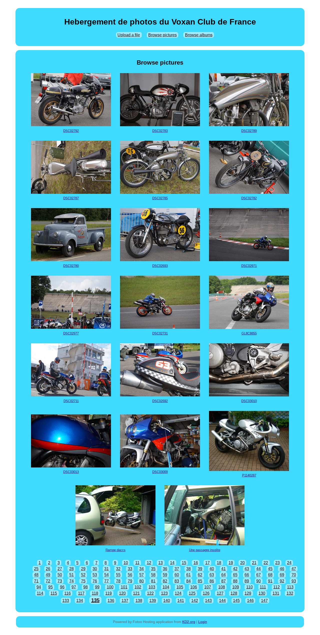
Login (202, 622)
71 (36, 581)
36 (165, 569)
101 (124, 587)
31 (106, 569)
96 (62, 587)
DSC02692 (160, 401)
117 (81, 593)
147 (264, 600)
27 (60, 569)
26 (48, 569)
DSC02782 (249, 198)
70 (294, 575)
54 (106, 575)
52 (83, 575)
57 (141, 575)
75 (83, 581)
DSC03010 (249, 401)
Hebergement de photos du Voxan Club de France (160, 21)
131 (275, 593)
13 (160, 563)
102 (137, 587)
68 (270, 575)
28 (71, 569)
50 (60, 575)
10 (126, 563)
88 (235, 581)
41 (223, 569)
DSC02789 (249, 131)
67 (258, 575)
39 (200, 569)
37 (176, 569)
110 (249, 587)
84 (188, 581)
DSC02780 (71, 266)
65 (235, 575)
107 (207, 587)
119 (108, 593)
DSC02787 (71, 198)
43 (246, 569)
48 (36, 575)
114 (40, 593)
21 (254, 563)
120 (122, 593)
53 (94, 575)
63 (212, 575)
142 (194, 600)
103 (151, 587)
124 (178, 593)
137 (125, 600)
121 (136, 593)
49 (48, 575)
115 (53, 593)
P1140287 (249, 475)
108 (221, 587)
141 (180, 600)
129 (247, 593)
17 (207, 563)
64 (223, 575)
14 (172, 563)
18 (219, 563)
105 (179, 587)
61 (188, 575)
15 (184, 563)
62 (200, 575)
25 (36, 569)
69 (282, 575)
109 (235, 587)
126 (206, 593)
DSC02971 (249, 266)
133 (65, 600)
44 (258, 569)
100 (110, 587)
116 (67, 593)
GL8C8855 (249, 333)
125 (192, 593)
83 (176, 581)
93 (294, 581)
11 (137, 563)
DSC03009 (160, 472)
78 (118, 581)
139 (152, 600)
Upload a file (129, 35)
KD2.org (188, 622)
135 (95, 600)
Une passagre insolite (204, 550)
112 (276, 587)
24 (289, 563)
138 (139, 600)
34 (141, 569)
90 (258, 581)
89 (246, 581)
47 (294, 569)
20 (242, 563)
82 (165, 581)
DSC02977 (71, 333)
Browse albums (198, 35)
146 (250, 600)
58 (153, 575)
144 (222, 600)
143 (208, 600)
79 (130, 581)
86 (212, 581)
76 (94, 581)
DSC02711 (71, 401)
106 (193, 587)
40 (212, 569)
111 (263, 587)
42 (235, 569)
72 (48, 581)
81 (153, 581)
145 (236, 600)
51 (71, 575)
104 (165, 587)
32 (118, 569)
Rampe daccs (116, 550)
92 (282, 581)
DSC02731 (160, 333)
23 (277, 563)
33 (130, 569)
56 (130, 575)
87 (223, 581)
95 (50, 587)
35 (153, 569)
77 (106, 581)
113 (290, 587)
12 (149, 563)
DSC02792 (71, 131)
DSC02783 (160, 131)
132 (289, 593)
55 (118, 575)
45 (270, 569)
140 (166, 600)
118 (95, 593)
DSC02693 (160, 266)
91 (270, 581)
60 (176, 575)
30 (94, 569)
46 (282, 569)
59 (165, 575)
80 (141, 581)
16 (196, 563)
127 (220, 593)
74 (71, 581)
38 (188, 569)
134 (79, 600)
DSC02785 (160, 198)
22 (266, 563)
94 (38, 587)
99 (97, 587)
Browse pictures (162, 35)
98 (85, 587)
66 (246, 575)
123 (164, 593)
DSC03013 (71, 472)
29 (83, 569)
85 (200, 581)
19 (230, 563)
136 (111, 600)
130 (261, 593)
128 (233, 593)
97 (74, 587)
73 (60, 581)
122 (150, 593)
